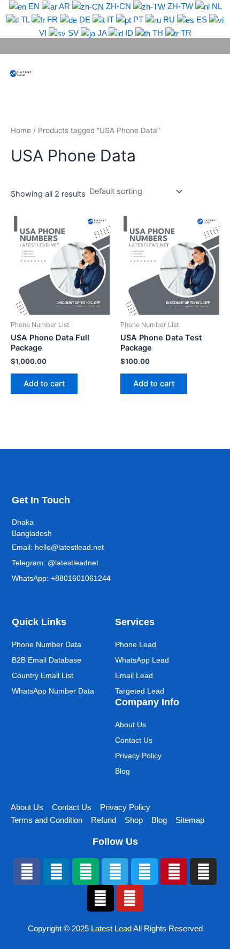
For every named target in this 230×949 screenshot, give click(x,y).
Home (21, 130)
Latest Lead (111, 928)
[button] (201, 73)
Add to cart (44, 383)
